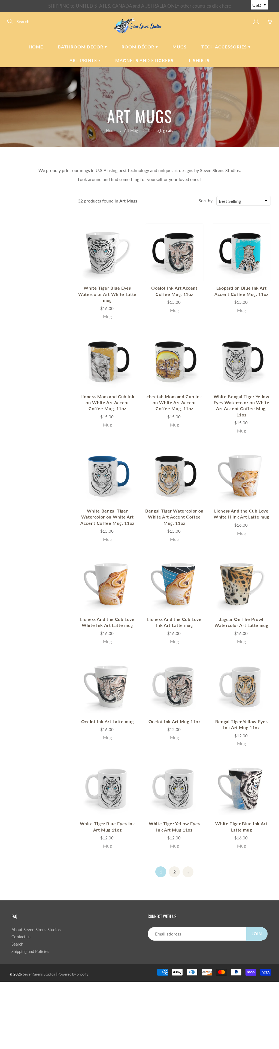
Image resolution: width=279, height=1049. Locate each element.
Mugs (179, 46)
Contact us (21, 936)
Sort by (206, 200)
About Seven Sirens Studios (36, 929)
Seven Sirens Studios (39, 974)
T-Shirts (199, 60)
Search (17, 944)
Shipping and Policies (30, 951)
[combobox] (243, 201)
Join (257, 933)
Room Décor (139, 46)
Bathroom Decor (81, 46)
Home (36, 46)
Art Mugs (132, 130)
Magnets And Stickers (144, 60)
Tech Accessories (224, 46)
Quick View (107, 253)
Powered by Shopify (73, 974)
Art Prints (83, 60)
